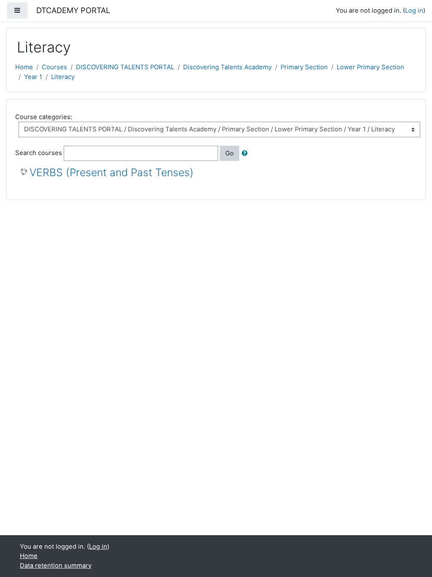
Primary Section (304, 67)
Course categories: (43, 117)
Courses (54, 67)
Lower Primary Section (370, 67)
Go (229, 153)
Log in (414, 10)
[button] (246, 153)
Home (24, 67)
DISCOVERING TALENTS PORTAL (125, 67)
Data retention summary (56, 565)
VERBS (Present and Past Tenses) (112, 172)
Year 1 (33, 77)
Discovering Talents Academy (227, 67)
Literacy (63, 77)
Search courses (38, 153)
